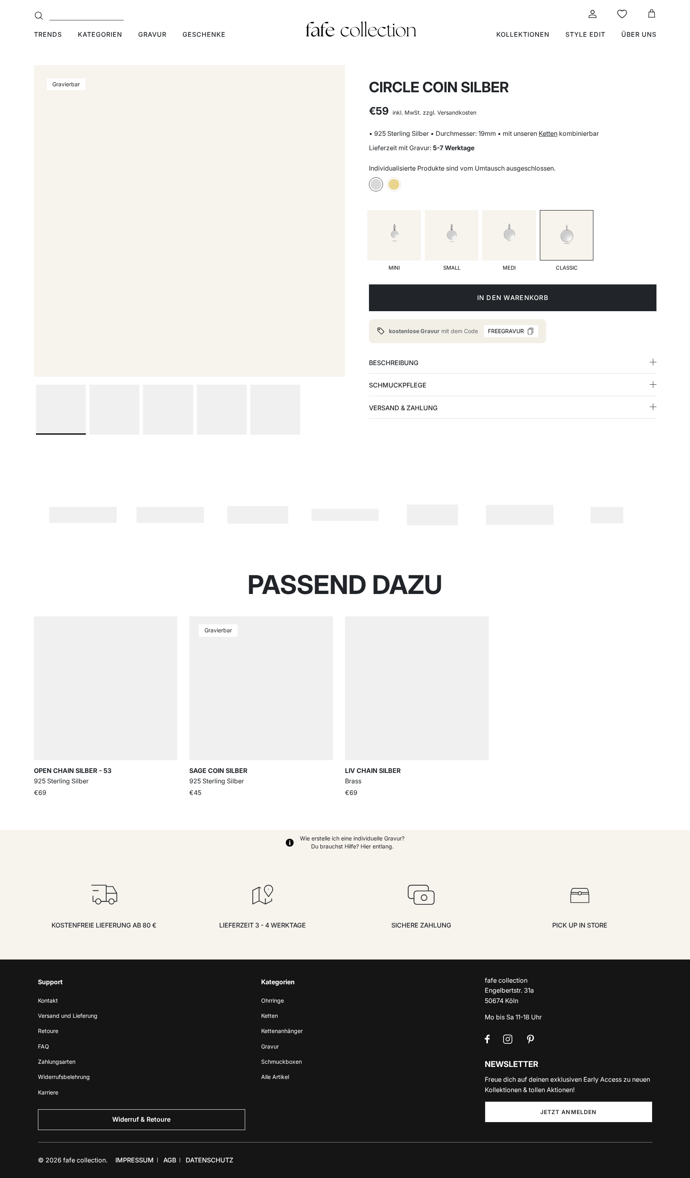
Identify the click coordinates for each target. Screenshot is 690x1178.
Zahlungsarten (56, 1061)
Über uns (638, 34)
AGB (169, 1160)
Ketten (548, 133)
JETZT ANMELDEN (568, 1111)
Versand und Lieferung (67, 1015)
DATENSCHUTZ (209, 1160)
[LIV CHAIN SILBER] (417, 688)
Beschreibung (393, 363)
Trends (48, 34)
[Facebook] (487, 1039)
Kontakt (48, 1000)
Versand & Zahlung (403, 408)
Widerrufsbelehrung (64, 1076)
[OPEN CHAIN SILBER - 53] (106, 688)
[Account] (591, 14)
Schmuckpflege (397, 385)
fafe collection (84, 1160)
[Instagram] (507, 1039)
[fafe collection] (361, 29)
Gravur (152, 34)
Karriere (48, 1092)
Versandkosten (456, 112)
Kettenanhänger (282, 1030)
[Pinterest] (530, 1039)
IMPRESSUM (134, 1160)
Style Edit (585, 34)
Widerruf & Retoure (141, 1119)
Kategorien (100, 34)
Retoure (48, 1030)
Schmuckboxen (281, 1061)
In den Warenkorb (512, 298)
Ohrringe (272, 1000)
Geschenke (204, 34)
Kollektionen (522, 34)
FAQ (43, 1046)
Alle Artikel (275, 1076)
